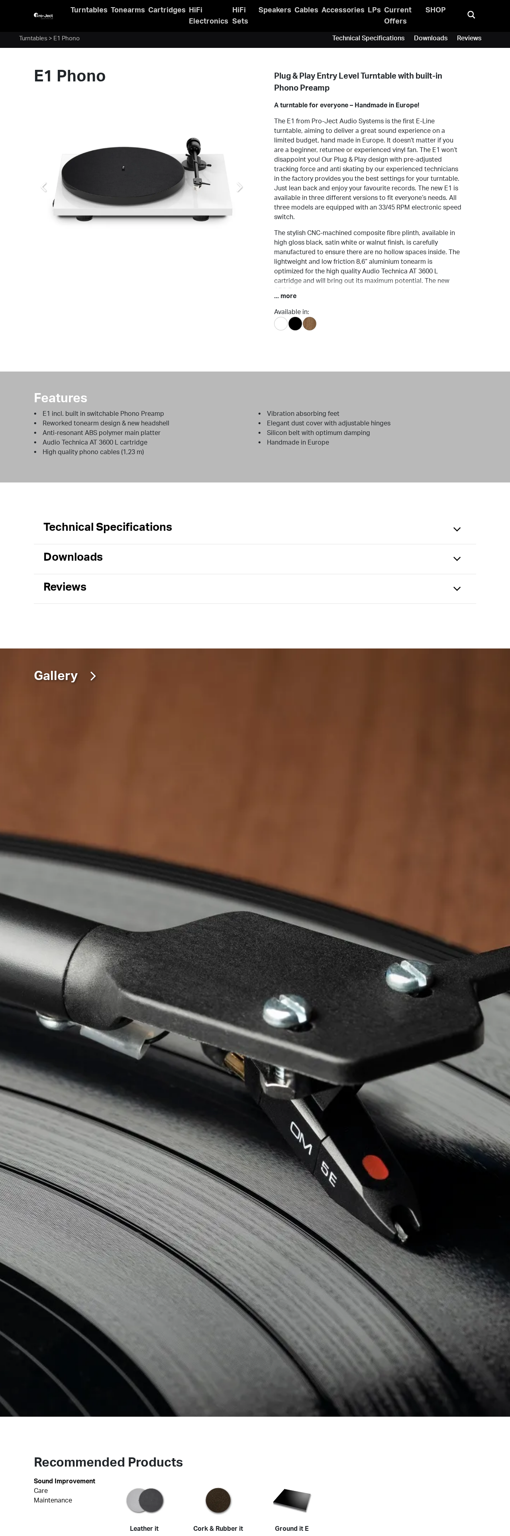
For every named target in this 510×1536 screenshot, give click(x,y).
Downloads (430, 38)
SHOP (436, 10)
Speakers (275, 10)
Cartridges (167, 10)
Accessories (343, 10)
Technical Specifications (368, 38)
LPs (374, 10)
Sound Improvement (64, 1481)
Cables (306, 10)
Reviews (469, 38)
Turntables (89, 10)
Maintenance (53, 1500)
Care (41, 1491)
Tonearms (128, 10)
